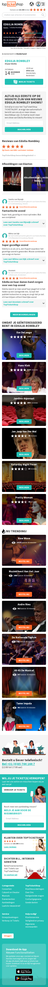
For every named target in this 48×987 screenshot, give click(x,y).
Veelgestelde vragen (34, 895)
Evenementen (8, 899)
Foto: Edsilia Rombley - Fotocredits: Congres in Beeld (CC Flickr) (28, 48)
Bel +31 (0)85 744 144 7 (18, 764)
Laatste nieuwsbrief (11, 905)
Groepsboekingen (10, 917)
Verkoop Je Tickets (10, 920)
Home (5, 27)
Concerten (7, 889)
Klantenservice (32, 917)
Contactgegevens (33, 899)
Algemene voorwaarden (31, 925)
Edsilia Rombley (16, 27)
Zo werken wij (10, 875)
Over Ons (29, 892)
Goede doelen (31, 902)
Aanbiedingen (8, 902)
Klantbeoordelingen (34, 889)
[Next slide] (41, 179)
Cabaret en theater (10, 892)
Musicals (6, 895)
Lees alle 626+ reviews (34, 33)
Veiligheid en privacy (34, 920)
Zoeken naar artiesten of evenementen (20, 15)
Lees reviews (10, 847)
